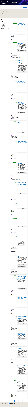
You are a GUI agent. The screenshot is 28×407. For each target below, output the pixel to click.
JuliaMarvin (13, 329)
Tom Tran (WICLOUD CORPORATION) (14, 56)
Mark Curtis (13, 134)
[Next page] (23, 401)
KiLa (12, 396)
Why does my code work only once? (21, 236)
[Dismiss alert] (26, 1)
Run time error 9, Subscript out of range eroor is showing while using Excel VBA (22, 142)
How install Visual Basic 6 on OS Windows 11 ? (21, 348)
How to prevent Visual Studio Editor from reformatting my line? (21, 256)
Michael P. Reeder (14, 376)
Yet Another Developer (14, 272)
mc (12, 53)
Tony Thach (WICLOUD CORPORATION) (14, 98)
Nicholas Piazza (14, 269)
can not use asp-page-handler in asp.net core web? (22, 43)
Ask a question (25, 7)
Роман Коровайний (14, 326)
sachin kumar (13, 155)
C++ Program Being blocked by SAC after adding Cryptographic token (22, 103)
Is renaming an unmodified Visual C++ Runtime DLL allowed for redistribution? (21, 24)
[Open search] (24, 6)
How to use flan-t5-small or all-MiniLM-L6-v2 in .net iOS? (21, 218)
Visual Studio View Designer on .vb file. (21, 366)
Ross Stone (13, 341)
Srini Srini (13, 291)
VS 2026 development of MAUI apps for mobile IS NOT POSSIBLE (22, 381)
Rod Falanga (13, 175)
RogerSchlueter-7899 (14, 248)
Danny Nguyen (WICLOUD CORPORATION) (15, 77)
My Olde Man (13, 362)
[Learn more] (4, 23)
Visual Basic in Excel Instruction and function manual (21, 82)
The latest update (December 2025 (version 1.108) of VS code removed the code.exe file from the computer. (22, 317)
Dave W (13, 211)
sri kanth (13, 74)
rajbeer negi (13, 196)
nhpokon (13, 36)
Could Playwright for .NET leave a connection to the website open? (21, 163)
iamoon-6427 (13, 310)
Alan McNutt (13, 95)
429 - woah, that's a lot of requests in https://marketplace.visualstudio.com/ (22, 61)
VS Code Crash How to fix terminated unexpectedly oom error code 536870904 (21, 334)
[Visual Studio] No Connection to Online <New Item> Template (22, 298)
